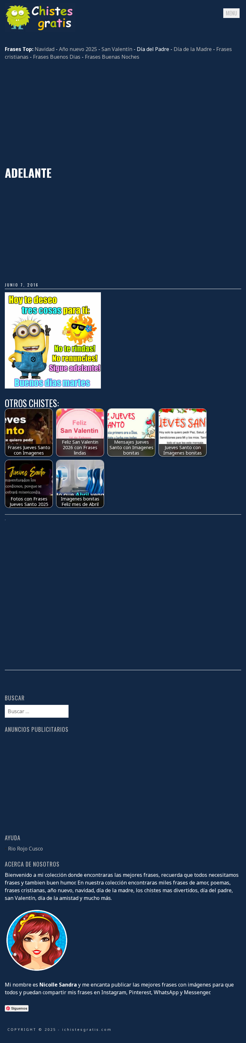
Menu (231, 13)
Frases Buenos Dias (56, 56)
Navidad (44, 49)
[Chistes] (40, 29)
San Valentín (117, 49)
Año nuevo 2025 (78, 49)
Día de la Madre (193, 49)
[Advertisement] (123, 113)
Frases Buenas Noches (112, 56)
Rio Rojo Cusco (25, 848)
